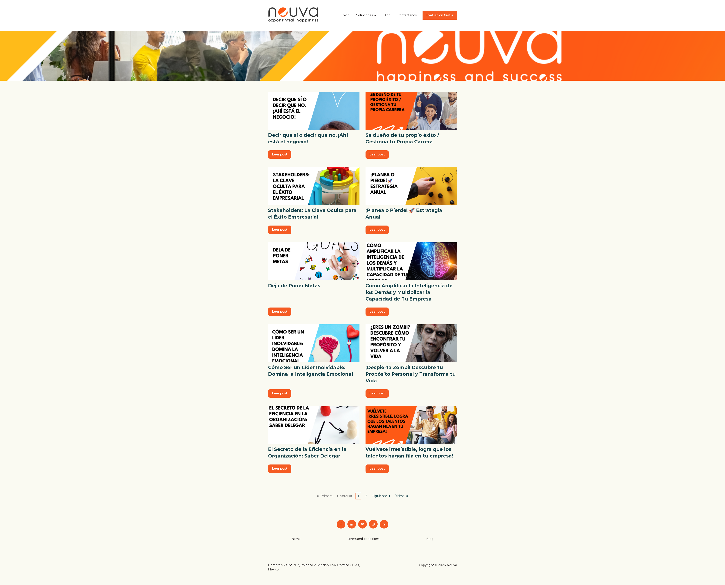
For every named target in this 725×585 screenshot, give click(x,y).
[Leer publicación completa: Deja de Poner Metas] (313, 261)
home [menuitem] (296, 539)
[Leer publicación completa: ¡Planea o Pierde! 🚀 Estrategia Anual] (411, 186)
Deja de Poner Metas (294, 285)
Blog (387, 15)
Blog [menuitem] (429, 539)
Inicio (345, 15)
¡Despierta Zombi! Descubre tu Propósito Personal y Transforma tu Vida (411, 374)
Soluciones (364, 15)
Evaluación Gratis (440, 15)
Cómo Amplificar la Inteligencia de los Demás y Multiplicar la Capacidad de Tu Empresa (409, 292)
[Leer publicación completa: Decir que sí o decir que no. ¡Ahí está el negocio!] (313, 111)
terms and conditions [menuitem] (363, 539)
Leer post (279, 154)
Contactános (406, 15)
